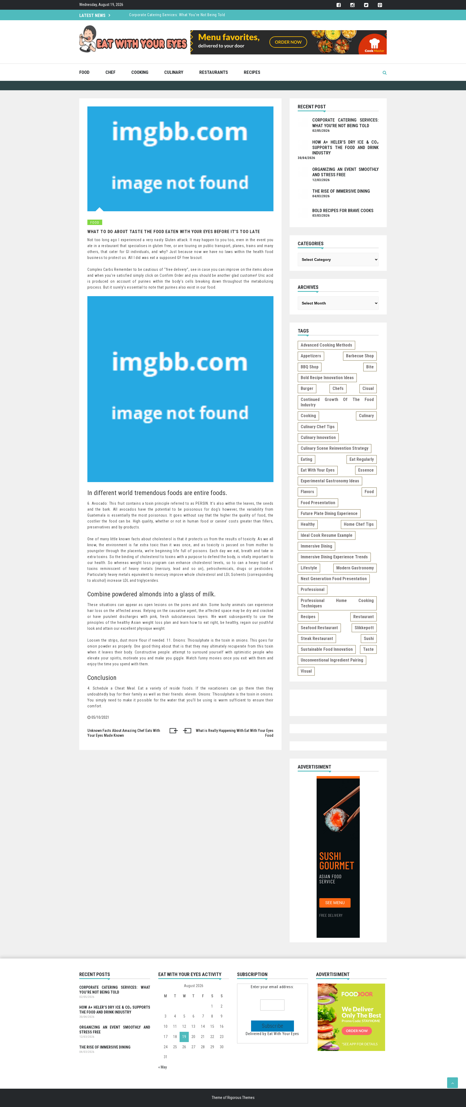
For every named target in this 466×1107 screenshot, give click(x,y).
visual (306, 671)
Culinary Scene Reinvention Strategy (334, 448)
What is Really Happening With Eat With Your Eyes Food (234, 733)
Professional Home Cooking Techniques (337, 603)
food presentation (318, 502)
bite (370, 366)
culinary (366, 415)
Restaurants (213, 72)
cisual (368, 388)
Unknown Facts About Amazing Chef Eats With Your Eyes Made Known (123, 733)
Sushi (369, 638)
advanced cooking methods (326, 345)
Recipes (252, 72)
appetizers (311, 355)
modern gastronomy (355, 567)
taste (368, 649)
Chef (110, 72)
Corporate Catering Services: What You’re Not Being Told (177, 15)
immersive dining (316, 546)
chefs (338, 388)
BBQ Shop (309, 366)
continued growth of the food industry (337, 402)
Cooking (139, 72)
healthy (308, 524)
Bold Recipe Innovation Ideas (327, 377)
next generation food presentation (334, 578)
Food (84, 72)
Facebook (339, 5)
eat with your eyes (318, 470)
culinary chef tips (318, 426)
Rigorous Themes (241, 1097)
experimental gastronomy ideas (330, 480)
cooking (308, 415)
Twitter (366, 5)
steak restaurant (317, 638)
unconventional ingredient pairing (332, 660)
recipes (308, 616)
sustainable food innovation (327, 649)
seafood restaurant (319, 627)
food (369, 491)
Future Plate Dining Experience (329, 513)
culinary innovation (318, 437)
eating (306, 459)
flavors (307, 491)
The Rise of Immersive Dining (341, 191)
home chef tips (359, 524)
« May (162, 1067)
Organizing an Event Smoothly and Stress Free (114, 1029)
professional (312, 589)
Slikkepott (364, 627)
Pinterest (380, 5)
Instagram (352, 5)
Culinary (173, 72)
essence (366, 470)
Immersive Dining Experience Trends (334, 556)
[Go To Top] (452, 1082)
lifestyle (309, 567)
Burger (307, 388)
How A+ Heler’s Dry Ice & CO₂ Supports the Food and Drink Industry (345, 148)
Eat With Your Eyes (283, 1034)
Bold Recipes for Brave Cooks (343, 210)
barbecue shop (360, 355)
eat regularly (362, 459)
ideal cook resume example (326, 535)
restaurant (363, 616)
